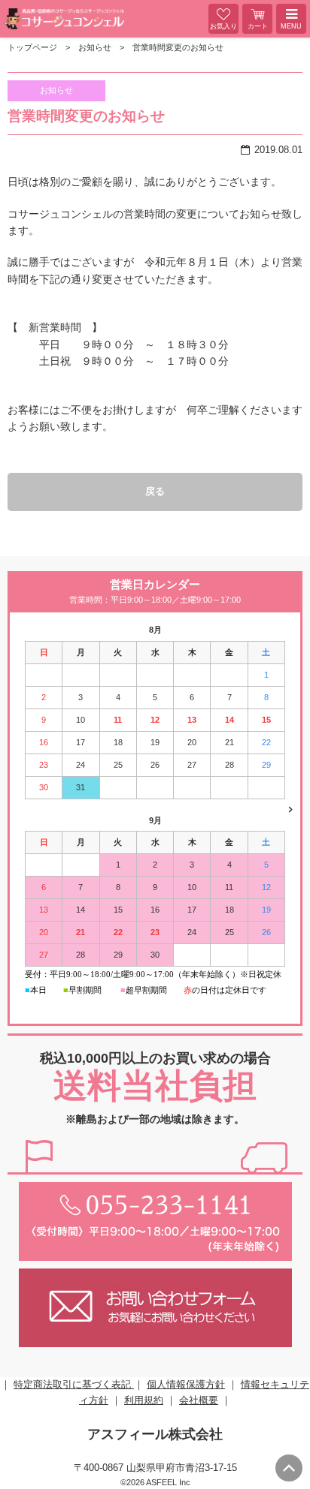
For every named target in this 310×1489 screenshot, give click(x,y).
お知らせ (94, 47)
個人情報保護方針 (186, 1384)
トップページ (32, 47)
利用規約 (143, 1400)
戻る (155, 491)
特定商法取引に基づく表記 (74, 1384)
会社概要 (198, 1400)
